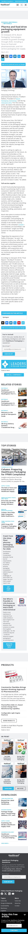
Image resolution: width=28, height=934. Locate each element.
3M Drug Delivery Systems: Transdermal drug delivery (7, 425)
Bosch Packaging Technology (10, 100)
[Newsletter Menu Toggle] (17, 4)
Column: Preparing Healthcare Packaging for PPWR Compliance (13, 472)
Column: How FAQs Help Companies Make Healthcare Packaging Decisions (8, 514)
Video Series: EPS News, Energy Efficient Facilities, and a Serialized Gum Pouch (9, 502)
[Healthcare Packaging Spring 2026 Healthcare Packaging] (21, 747)
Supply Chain (5, 486)
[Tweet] (19, 56)
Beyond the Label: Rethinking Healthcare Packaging (7, 802)
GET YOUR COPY (8, 588)
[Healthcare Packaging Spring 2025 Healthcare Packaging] (21, 770)
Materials (7, 23)
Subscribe (8, 788)
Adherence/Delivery (7, 832)
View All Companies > (14, 375)
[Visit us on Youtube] (13, 893)
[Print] (2, 56)
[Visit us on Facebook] (2, 893)
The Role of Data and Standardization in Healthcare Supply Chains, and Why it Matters (9, 489)
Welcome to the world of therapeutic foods (8, 414)
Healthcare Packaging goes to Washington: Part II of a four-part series (8, 392)
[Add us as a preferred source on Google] (2, 59)
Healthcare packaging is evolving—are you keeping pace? (9, 836)
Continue (14, 930)
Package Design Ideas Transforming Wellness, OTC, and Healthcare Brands (8, 813)
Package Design (6, 809)
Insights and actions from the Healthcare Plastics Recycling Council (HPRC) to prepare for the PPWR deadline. (12, 479)
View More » (5, 843)
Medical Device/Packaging (6, 510)
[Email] (6, 56)
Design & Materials (9, 22)
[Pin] (23, 56)
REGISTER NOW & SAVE (9, 645)
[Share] (10, 56)
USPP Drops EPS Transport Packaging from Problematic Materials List (8, 526)
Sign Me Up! (9, 354)
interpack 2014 (6, 103)
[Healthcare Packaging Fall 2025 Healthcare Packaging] (7, 770)
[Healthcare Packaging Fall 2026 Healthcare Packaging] (7, 747)
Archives (20, 788)
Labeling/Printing (7, 798)
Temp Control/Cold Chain (7, 522)
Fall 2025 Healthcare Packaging (7, 781)
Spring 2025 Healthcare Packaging (20, 781)
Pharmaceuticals (7, 467)
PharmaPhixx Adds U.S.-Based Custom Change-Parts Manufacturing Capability (12, 707)
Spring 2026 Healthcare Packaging (20, 758)
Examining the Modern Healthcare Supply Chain (8, 824)
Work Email (6, 346)
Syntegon (6, 317)
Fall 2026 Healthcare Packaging (7, 758)
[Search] (21, 4)
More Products (9, 720)
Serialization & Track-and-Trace (8, 498)
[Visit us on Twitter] (5, 893)
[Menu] (25, 4)
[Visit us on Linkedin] (9, 893)
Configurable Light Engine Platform (10, 714)
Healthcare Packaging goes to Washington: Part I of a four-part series (9, 403)
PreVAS (21, 225)
